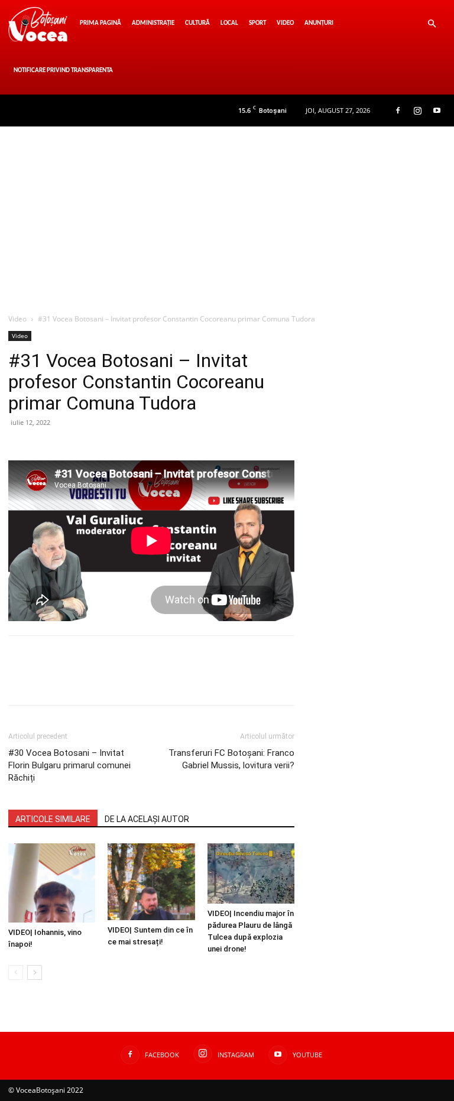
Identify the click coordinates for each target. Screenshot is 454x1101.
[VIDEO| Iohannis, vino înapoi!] (51, 883)
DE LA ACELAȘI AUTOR (147, 819)
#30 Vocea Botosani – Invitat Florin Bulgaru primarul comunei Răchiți (69, 765)
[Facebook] (398, 110)
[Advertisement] (227, 215)
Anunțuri (318, 23)
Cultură (197, 23)
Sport (257, 23)
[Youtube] (437, 110)
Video (285, 23)
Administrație (153, 23)
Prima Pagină (100, 23)
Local (229, 23)
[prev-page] (15, 972)
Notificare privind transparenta (63, 70)
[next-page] (34, 972)
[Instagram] (417, 110)
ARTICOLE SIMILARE (52, 819)
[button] (431, 24)
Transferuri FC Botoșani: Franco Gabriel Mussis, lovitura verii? (231, 759)
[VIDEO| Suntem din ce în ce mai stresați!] (151, 881)
